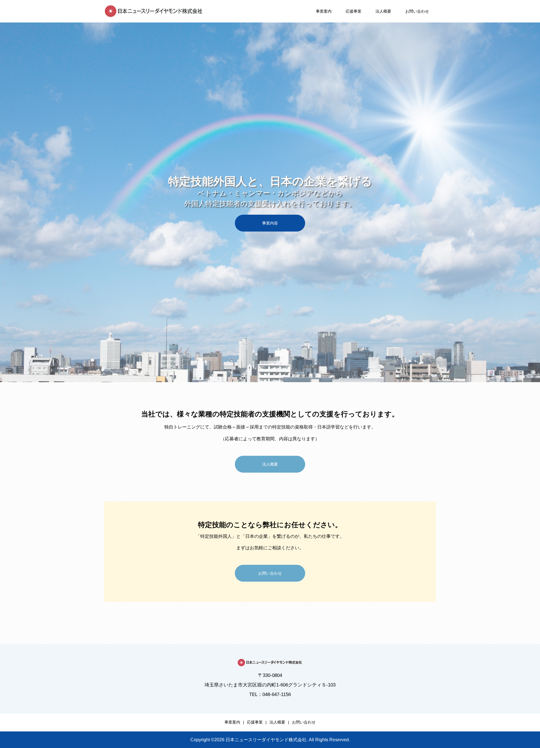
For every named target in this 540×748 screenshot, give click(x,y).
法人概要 (383, 11)
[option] (270, 202)
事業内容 (270, 223)
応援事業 (353, 11)
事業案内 (324, 11)
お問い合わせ (417, 11)
